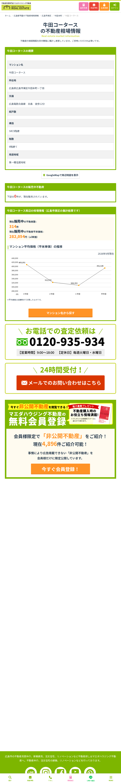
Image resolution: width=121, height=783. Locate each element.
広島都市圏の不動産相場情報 (26, 15)
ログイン (114, 8)
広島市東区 (46, 15)
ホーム (8, 15)
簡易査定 (70, 780)
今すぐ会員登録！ (60, 469)
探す (10, 780)
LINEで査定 (91, 780)
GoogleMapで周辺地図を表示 (62, 175)
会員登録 (104, 8)
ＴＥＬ (50, 780)
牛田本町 (58, 15)
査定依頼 (83, 8)
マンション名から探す (60, 313)
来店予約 (94, 8)
